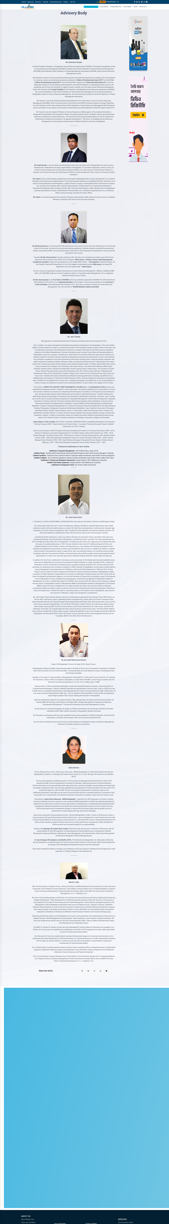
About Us (30, 2)
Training (45, 2)
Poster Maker (127, 6)
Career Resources (56, 2)
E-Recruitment (104, 6)
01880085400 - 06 (112, 2)
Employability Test (115, 6)
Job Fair (72, 2)
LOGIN (135, 6)
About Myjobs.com (27, 1219)
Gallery (65, 2)
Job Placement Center (91, 7)
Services (38, 2)
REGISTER (142, 6)
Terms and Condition (28, 1222)
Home (24, 2)
